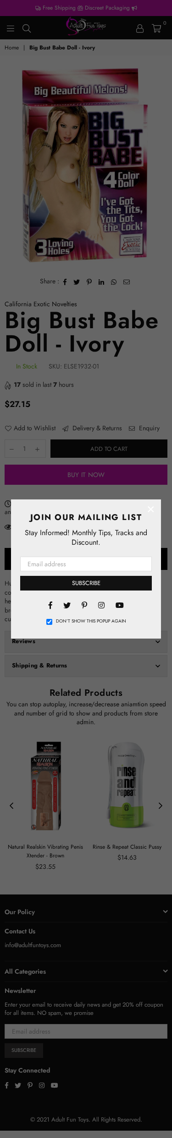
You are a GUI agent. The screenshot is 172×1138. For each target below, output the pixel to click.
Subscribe (86, 583)
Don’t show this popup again (91, 621)
